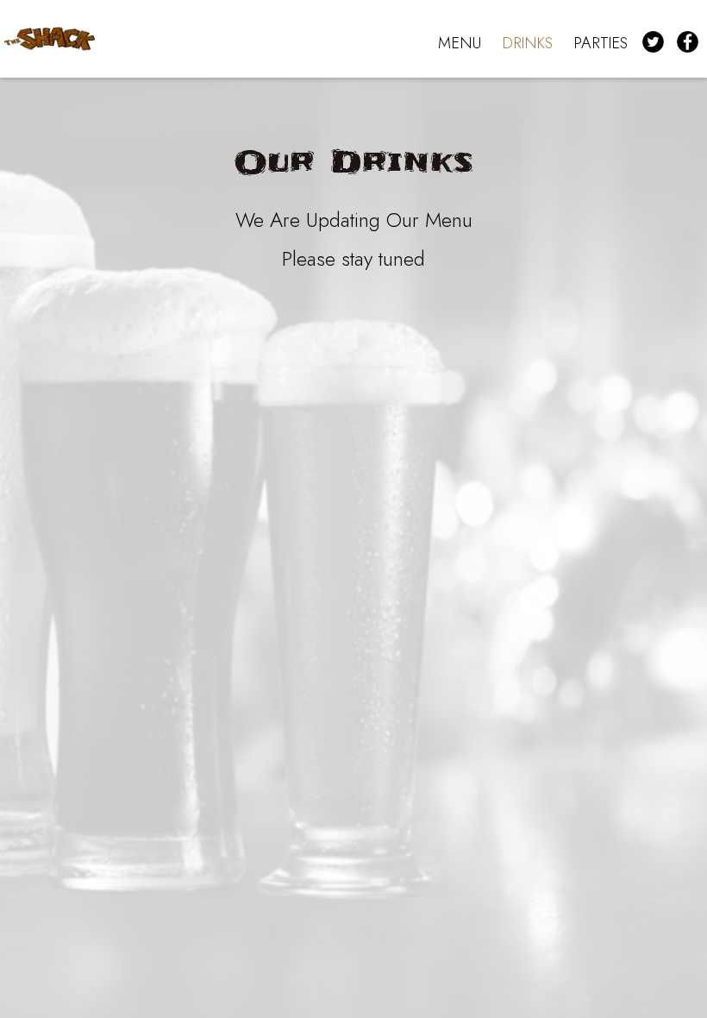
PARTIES (600, 43)
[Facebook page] (690, 41)
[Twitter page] (655, 41)
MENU (459, 43)
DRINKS (527, 43)
